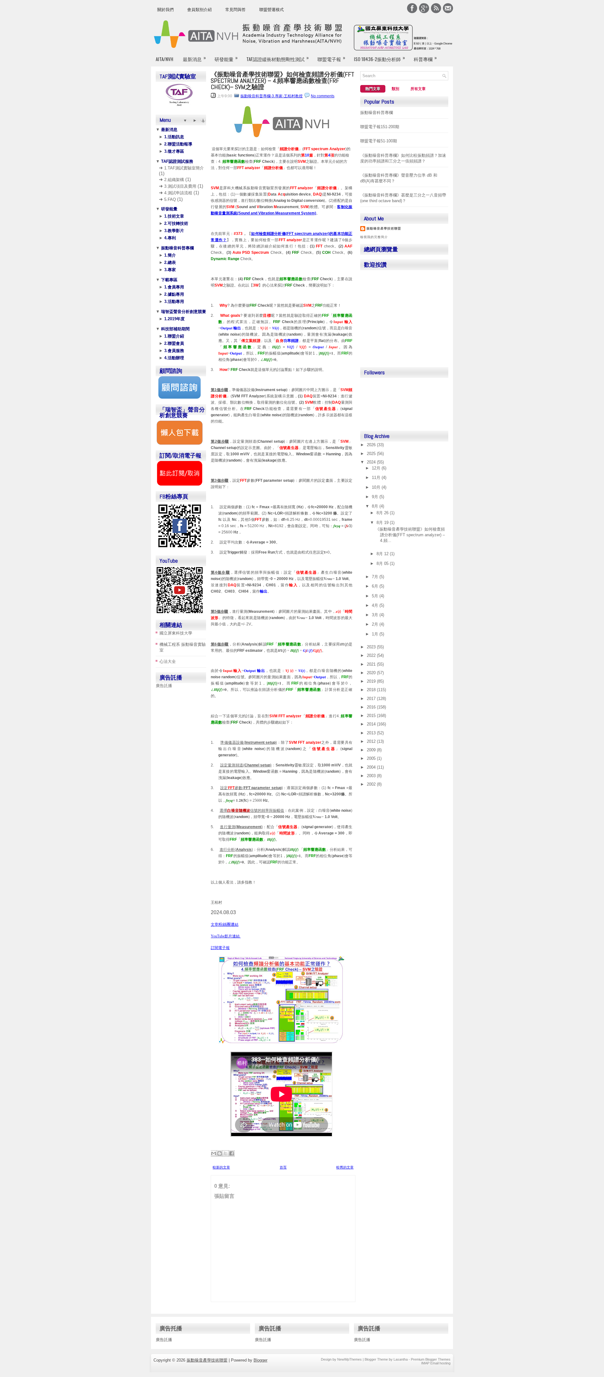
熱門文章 (372, 89)
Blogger (260, 1360)
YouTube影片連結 (226, 936)
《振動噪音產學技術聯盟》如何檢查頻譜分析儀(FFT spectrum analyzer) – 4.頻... (410, 535)
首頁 (283, 1167)
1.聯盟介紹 (173, 336)
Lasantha (401, 1359)
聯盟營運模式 (271, 9)
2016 (372, 707)
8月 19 (383, 522)
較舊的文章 (345, 1167)
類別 (395, 89)
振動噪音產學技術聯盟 (383, 228)
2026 (372, 444)
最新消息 (194, 58)
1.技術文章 (173, 216)
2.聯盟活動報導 (177, 144)
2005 (372, 758)
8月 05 (383, 563)
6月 (375, 586)
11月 (377, 477)
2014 (372, 724)
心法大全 (167, 661)
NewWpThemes (349, 1359)
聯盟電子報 (331, 58)
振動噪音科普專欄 (177, 248)
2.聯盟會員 (173, 343)
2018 (372, 689)
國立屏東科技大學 (175, 633)
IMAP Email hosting (435, 1363)
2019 (372, 681)
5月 (375, 596)
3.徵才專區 (173, 151)
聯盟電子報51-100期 (378, 141)
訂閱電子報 (220, 948)
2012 (372, 741)
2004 (372, 767)
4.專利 (169, 238)
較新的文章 (221, 1167)
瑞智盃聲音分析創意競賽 (183, 311)
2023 (372, 647)
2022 (372, 655)
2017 (372, 698)
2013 (372, 733)
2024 (372, 462)
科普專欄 (425, 58)
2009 (372, 750)
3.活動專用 (173, 301)
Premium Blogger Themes (430, 1359)
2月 (375, 624)
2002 (372, 784)
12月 (377, 468)
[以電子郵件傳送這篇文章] (213, 1153)
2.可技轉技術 (175, 223)
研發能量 (226, 58)
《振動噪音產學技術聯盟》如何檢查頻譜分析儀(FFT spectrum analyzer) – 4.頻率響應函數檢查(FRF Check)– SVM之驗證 (282, 80)
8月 (375, 506)
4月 (375, 605)
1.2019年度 (174, 318)
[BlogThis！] (219, 1153)
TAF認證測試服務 (176, 161)
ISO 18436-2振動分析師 (379, 58)
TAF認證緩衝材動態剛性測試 (277, 58)
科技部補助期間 (175, 329)
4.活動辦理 (173, 358)
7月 (375, 576)
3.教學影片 (173, 230)
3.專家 (169, 269)
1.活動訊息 (173, 136)
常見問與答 (235, 9)
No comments (322, 96)
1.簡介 (169, 255)
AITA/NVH (164, 58)
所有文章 (418, 89)
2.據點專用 (173, 294)
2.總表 (169, 262)
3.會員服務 (173, 350)
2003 (372, 775)
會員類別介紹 (199, 9)
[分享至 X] (225, 1153)
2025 (372, 453)
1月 (375, 634)
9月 (375, 496)
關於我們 (165, 9)
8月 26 (383, 512)
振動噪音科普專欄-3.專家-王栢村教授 (271, 96)
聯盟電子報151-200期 (379, 126)
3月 (375, 614)
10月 (377, 487)
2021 (372, 664)
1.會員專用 (173, 287)
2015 (372, 715)
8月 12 (383, 553)
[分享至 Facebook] (231, 1153)
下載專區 (168, 279)
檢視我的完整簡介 (374, 237)
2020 (372, 672)
